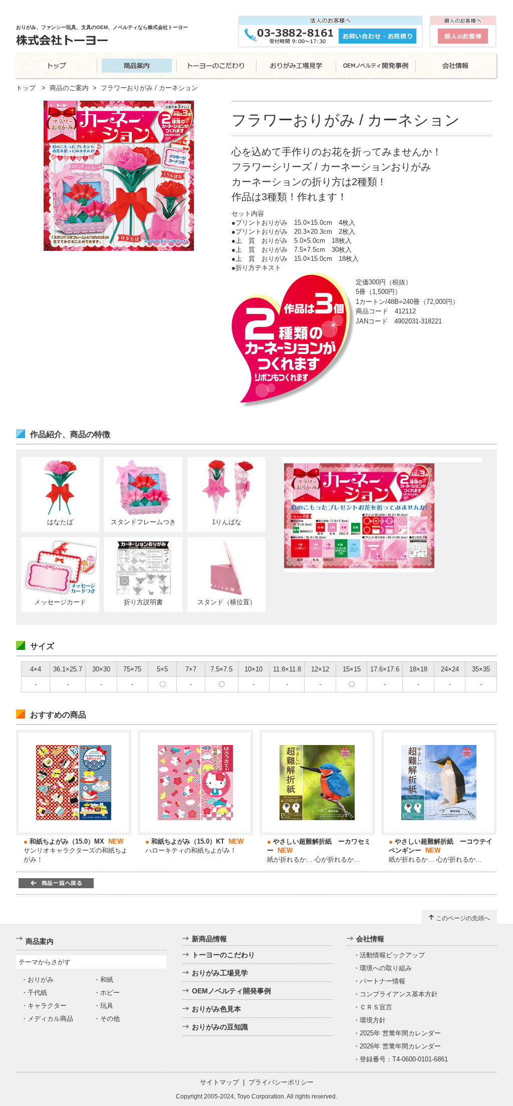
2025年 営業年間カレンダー (400, 1033)
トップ (26, 88)
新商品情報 (209, 939)
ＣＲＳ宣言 (376, 1007)
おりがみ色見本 (216, 1009)
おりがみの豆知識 (220, 1027)
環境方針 (373, 1020)
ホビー (110, 992)
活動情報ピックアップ (392, 955)
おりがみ (41, 979)
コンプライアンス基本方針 (399, 994)
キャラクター (47, 1005)
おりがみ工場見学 (220, 973)
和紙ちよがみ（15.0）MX (67, 841)
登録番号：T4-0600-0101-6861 (404, 1059)
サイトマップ (219, 1082)
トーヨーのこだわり (223, 955)
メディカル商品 (50, 1018)
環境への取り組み (386, 968)
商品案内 (40, 941)
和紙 (106, 979)
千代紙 (37, 992)
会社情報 (370, 939)
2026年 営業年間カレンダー (400, 1046)
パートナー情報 (382, 981)
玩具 (106, 1005)
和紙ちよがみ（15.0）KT (187, 841)
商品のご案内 (69, 88)
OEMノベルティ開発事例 (231, 991)
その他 (110, 1018)
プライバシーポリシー (281, 1082)
